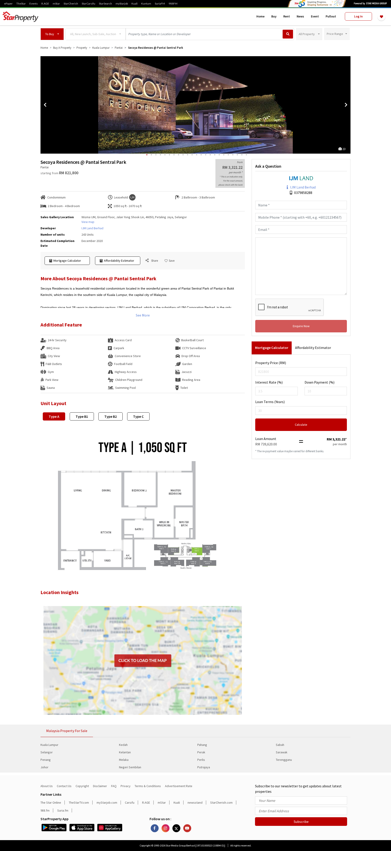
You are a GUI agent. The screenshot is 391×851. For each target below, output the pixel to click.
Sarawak (281, 752)
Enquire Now (301, 326)
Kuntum (146, 3)
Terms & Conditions (148, 786)
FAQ (114, 786)
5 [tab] (165, 154)
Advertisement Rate (178, 786)
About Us (47, 786)
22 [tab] (242, 154)
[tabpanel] (195, 105)
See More (143, 315)
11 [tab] (192, 154)
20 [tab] (233, 154)
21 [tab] (237, 154)
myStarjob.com (107, 802)
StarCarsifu (88, 3)
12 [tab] (196, 154)
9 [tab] (183, 154)
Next (346, 105)
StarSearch (105, 3)
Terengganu (284, 760)
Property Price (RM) (270, 362)
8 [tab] (178, 154)
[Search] (288, 34)
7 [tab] (174, 154)
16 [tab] (214, 154)
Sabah (280, 745)
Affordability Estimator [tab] (313, 347)
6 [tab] (169, 154)
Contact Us (64, 786)
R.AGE (45, 3)
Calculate (301, 425)
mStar (56, 3)
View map (87, 222)
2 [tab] (151, 154)
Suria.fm (62, 810)
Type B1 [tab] (82, 416)
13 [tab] (201, 154)
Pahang (202, 745)
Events (33, 3)
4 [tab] (160, 154)
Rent (286, 16)
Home (260, 16)
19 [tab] (228, 154)
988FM (173, 3)
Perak (201, 752)
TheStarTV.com (79, 802)
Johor (44, 767)
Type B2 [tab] (110, 416)
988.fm (45, 810)
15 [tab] (210, 154)
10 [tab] (187, 154)
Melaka (124, 760)
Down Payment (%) (319, 382)
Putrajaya (203, 767)
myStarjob (122, 3)
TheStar (21, 3)
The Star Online (51, 802)
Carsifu (129, 802)
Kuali (134, 3)
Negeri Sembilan (130, 767)
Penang (46, 760)
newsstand (195, 802)
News (300, 16)
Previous (45, 105)
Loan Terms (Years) (270, 401)
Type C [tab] (138, 416)
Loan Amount (265, 438)
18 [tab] (224, 154)
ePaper (8, 3)
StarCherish (71, 3)
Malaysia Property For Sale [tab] (66, 730)
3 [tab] (156, 154)
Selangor (47, 752)
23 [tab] (246, 154)
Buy (274, 16)
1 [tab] (147, 154)
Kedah (123, 745)
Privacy (126, 786)
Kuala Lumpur (49, 745)
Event (315, 16)
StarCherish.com (221, 802)
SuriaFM (160, 3)
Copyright (82, 786)
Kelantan (125, 752)
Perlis (201, 760)
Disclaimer (100, 786)
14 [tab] (205, 154)
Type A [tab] (54, 416)
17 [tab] (219, 154)
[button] (52, 34)
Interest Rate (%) (269, 382)
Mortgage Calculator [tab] (271, 347)
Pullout (331, 16)
